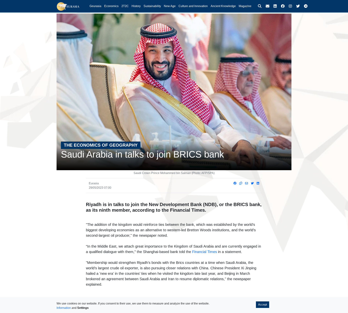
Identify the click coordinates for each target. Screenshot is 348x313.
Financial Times (204, 252)
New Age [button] (170, 6)
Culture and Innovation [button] (193, 6)
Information (64, 307)
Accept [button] (262, 304)
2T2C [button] (125, 6)
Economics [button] (111, 6)
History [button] (136, 6)
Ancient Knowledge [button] (223, 6)
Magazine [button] (245, 6)
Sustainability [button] (152, 6)
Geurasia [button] (95, 6)
